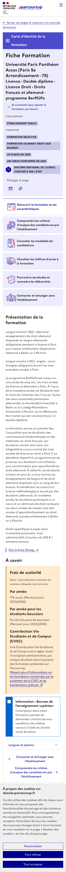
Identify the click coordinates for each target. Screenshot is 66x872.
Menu (61, 4)
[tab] (33, 206)
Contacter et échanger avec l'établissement (35, 759)
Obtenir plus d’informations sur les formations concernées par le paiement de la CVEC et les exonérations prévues (31, 678)
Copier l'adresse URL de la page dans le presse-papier (20, 188)
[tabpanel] (33, 545)
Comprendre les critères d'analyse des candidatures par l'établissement (31, 772)
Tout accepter (33, 864)
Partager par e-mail (10, 188)
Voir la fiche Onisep (21, 550)
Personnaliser (33, 846)
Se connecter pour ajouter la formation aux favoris (29, 107)
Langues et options (21, 745)
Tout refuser (33, 854)
